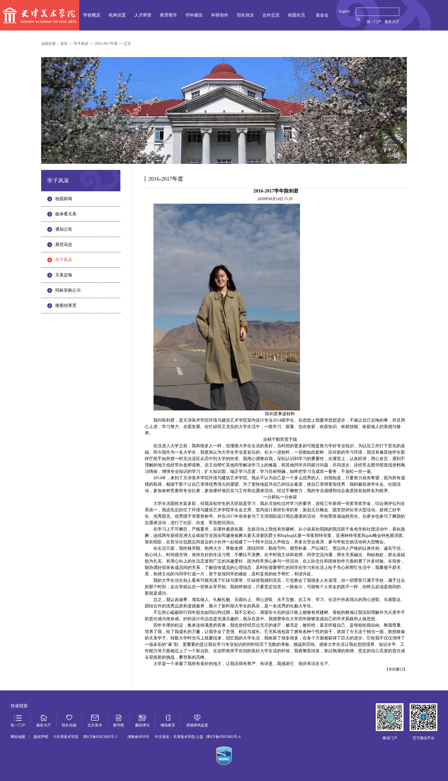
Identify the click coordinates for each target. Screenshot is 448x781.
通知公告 (63, 229)
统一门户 (374, 22)
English (344, 11)
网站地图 (18, 737)
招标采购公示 (68, 290)
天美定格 (63, 275)
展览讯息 (63, 244)
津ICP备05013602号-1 (100, 737)
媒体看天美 (65, 214)
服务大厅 (392, 22)
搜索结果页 (65, 305)
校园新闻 (63, 198)
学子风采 (63, 259)
